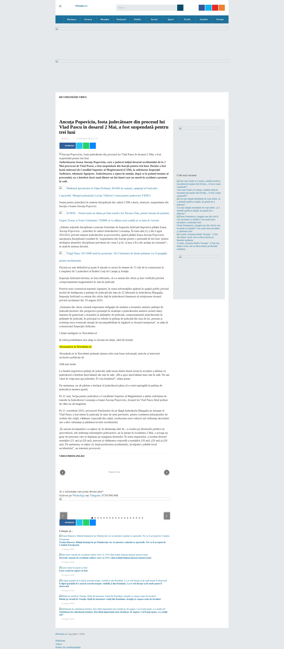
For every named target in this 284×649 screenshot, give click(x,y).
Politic (137, 19)
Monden (104, 19)
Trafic (187, 19)
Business (71, 19)
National (121, 19)
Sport (171, 19)
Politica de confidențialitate (68, 647)
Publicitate (60, 640)
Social (154, 19)
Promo (220, 19)
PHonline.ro (59, 19)
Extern (88, 19)
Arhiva (58, 644)
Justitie (204, 19)
